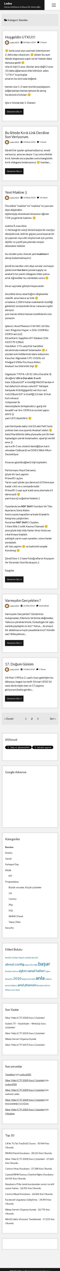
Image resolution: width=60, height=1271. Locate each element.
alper (48, 971)
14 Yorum (44, 197)
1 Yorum (43, 142)
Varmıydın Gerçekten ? (23, 600)
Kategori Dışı (12, 864)
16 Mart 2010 (29, 605)
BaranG (35, 958)
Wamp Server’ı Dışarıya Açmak (20, 1038)
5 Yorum (43, 42)
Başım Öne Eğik (31, 965)
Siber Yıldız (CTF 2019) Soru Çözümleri (25, 1033)
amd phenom (27, 985)
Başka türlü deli (28, 979)
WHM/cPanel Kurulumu (17, 1153)
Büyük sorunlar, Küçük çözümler (25, 887)
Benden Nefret (11, 971)
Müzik (8, 870)
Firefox (8, 852)
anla (40, 978)
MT (10, 875)
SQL (11, 910)
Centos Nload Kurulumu (17, 1194)
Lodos (8, 3)
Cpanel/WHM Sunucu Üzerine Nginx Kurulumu (29, 1174)
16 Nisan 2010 (29, 197)
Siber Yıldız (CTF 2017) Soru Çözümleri (25, 1044)
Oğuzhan (10, 1113)
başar (44, 964)
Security (9, 927)
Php (11, 904)
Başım (21, 958)
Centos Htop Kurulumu (17, 1168)
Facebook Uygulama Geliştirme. (21, 1199)
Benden (9, 847)
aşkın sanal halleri (32, 971)
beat (18, 990)
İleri (52, 718)
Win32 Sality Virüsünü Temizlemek (23, 1219)
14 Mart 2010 (29, 669)
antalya (28, 958)
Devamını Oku (15, 112)
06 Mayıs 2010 (29, 42)
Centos (12, 898)
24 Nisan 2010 (29, 142)
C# (10, 893)
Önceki (10, 718)
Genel (8, 858)
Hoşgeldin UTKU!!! (20, 37)
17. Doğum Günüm (19, 664)
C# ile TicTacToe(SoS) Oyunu (20, 1143)
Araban (15, 958)
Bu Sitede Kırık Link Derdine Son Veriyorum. (27, 135)
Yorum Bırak (44, 605)
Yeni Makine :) (16, 192)
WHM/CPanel (16, 916)
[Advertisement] (30, 799)
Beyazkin (9, 979)
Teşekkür (10, 1074)
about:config (14, 964)
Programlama (12, 881)
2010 (17, 978)
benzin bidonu (11, 985)
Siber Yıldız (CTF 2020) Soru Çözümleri (25, 1017)
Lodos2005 (14, 42)
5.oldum (48, 979)
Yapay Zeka (14, 921)
